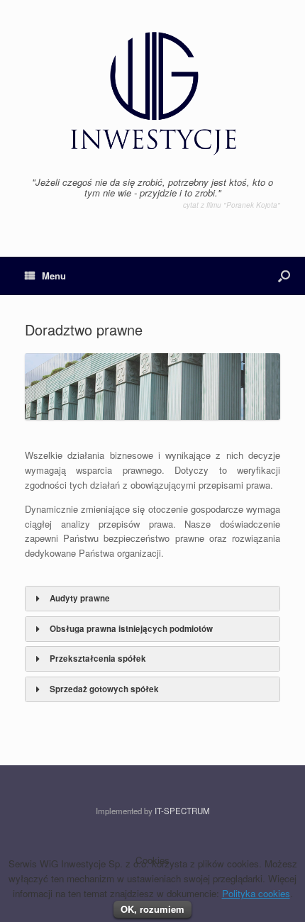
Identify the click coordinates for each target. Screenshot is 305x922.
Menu (54, 275)
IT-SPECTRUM (182, 810)
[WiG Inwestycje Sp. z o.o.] (152, 93)
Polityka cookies (256, 893)
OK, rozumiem (152, 909)
